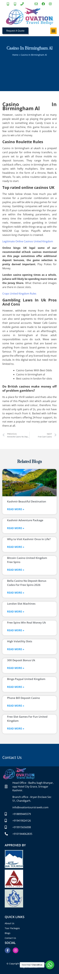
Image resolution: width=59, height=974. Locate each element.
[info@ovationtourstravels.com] (36, 4)
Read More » (15, 509)
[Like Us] (43, 4)
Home (15, 54)
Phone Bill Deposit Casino (23, 698)
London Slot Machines (21, 603)
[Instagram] (15, 950)
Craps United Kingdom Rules (19, 293)
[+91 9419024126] (15, 4)
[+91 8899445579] (8, 4)
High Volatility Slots (19, 641)
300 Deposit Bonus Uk (21, 660)
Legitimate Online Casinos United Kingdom (27, 241)
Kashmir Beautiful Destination (26, 501)
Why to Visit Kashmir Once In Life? (29, 539)
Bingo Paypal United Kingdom (26, 679)
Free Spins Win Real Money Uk (26, 622)
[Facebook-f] (7, 950)
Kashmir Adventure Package (25, 520)
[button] (53, 31)
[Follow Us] (50, 4)
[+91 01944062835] (22, 4)
